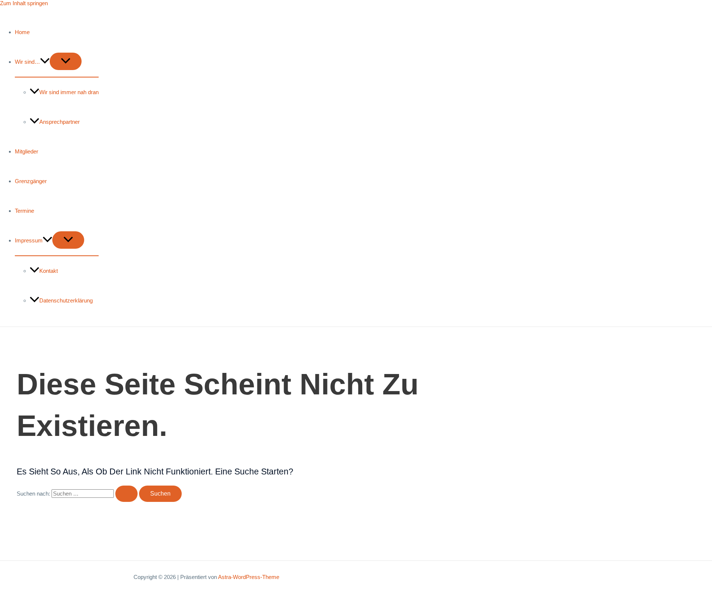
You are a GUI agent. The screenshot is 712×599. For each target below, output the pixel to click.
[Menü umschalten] (66, 61)
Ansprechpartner (59, 122)
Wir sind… (27, 62)
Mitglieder (26, 151)
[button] (45, 62)
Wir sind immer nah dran (69, 92)
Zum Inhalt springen (24, 3)
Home (22, 32)
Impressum (29, 240)
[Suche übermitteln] (126, 494)
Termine (24, 211)
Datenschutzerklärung (66, 300)
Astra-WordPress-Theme (248, 577)
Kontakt (48, 271)
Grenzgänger (31, 181)
